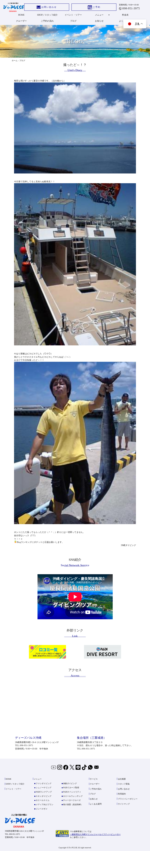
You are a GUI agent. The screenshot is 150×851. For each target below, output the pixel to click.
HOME (21, 15)
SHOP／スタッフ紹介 (47, 15)
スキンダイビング (43, 796)
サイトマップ (124, 804)
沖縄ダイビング (128, 545)
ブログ (73, 21)
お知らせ (99, 21)
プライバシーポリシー (128, 799)
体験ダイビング (70, 783)
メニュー (99, 15)
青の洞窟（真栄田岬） (73, 804)
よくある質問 (96, 804)
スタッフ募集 (124, 784)
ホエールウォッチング (73, 796)
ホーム (15, 60)
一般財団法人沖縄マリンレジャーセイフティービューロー (95, 834)
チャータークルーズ (72, 800)
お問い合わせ (49, 7)
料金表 (125, 15)
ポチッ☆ (38, 542)
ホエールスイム (42, 800)
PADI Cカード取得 (71, 787)
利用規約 (122, 794)
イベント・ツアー (73, 15)
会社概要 (122, 779)
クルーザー (21, 21)
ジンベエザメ (41, 809)
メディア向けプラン (44, 804)
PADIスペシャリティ (72, 792)
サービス (94, 779)
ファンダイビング (43, 783)
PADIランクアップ (44, 792)
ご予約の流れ (47, 21)
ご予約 (96, 7)
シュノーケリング (43, 787)
